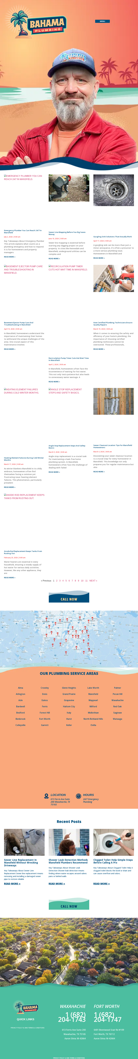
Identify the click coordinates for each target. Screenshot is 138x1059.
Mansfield (93, 694)
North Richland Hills (93, 719)
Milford (93, 706)
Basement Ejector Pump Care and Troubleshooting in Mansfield (18, 323)
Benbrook (20, 719)
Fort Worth (44, 719)
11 (86, 581)
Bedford (20, 712)
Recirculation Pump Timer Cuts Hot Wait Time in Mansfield (69, 359)
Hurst (69, 719)
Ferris (45, 706)
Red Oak (117, 706)
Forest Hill (45, 712)
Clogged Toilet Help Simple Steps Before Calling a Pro (113, 861)
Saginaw (117, 712)
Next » (93, 581)
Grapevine (69, 700)
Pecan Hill (117, 694)
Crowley (45, 687)
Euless (45, 700)
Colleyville (20, 725)
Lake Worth (93, 687)
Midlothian (93, 712)
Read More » (9, 257)
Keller (69, 725)
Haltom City (69, 706)
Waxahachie (118, 700)
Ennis (44, 694)
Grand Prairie (69, 694)
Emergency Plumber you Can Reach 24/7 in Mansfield (23, 231)
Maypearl (93, 700)
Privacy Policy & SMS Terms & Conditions (27, 1028)
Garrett (45, 725)
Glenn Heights (69, 687)
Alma (20, 687)
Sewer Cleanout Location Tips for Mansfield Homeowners (112, 446)
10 (82, 581)
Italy (69, 712)
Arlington (20, 694)
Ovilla (93, 725)
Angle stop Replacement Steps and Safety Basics (67, 446)
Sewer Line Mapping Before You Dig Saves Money (67, 233)
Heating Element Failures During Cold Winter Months (24, 459)
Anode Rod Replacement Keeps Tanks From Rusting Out (23, 552)
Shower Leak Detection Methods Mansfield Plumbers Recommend (68, 861)
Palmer (117, 687)
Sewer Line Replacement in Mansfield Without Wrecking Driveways (21, 862)
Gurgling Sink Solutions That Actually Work (112, 236)
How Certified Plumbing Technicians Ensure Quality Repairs (112, 323)
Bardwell (20, 706)
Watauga (117, 719)
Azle (20, 700)
